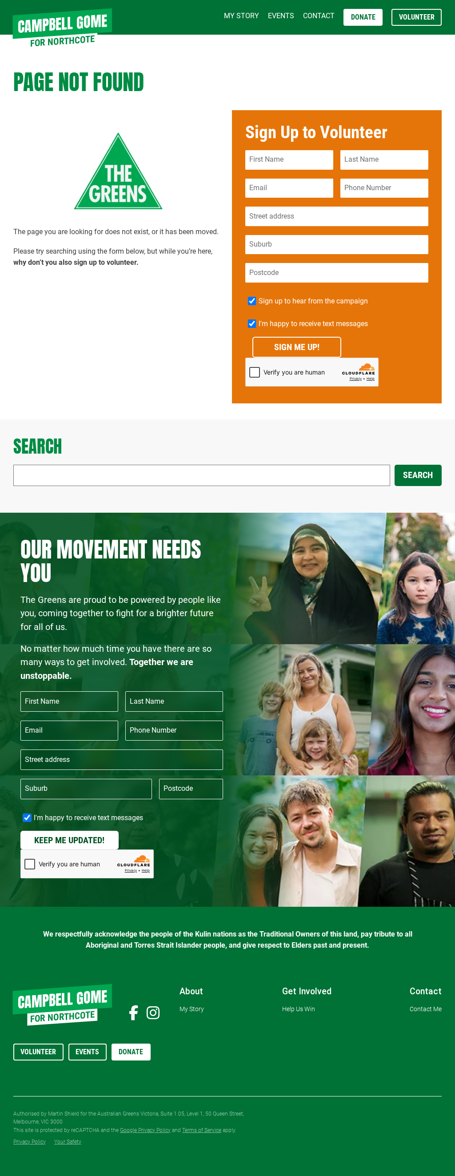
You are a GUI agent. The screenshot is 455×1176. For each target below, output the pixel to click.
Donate (131, 1052)
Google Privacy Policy (145, 1130)
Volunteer (38, 1052)
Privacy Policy (29, 1142)
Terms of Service (201, 1130)
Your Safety (67, 1142)
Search (418, 475)
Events (87, 1052)
